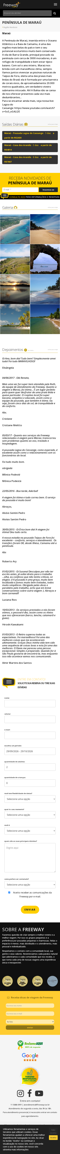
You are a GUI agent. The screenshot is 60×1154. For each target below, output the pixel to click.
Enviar (30, 1027)
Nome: (7, 698)
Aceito (53, 1137)
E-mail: (7, 730)
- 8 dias (28, 159)
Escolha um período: (13, 746)
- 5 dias (29, 135)
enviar (30, 909)
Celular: (7, 714)
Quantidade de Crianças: (15, 777)
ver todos (30, 350)
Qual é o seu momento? (14, 809)
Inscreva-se (48, 190)
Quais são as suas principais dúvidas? (20, 841)
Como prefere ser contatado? (16, 879)
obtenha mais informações (16, 1149)
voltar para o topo (53, 124)
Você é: (7, 825)
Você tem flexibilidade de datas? (18, 793)
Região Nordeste (10, 27)
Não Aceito (53, 1131)
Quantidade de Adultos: (14, 762)
